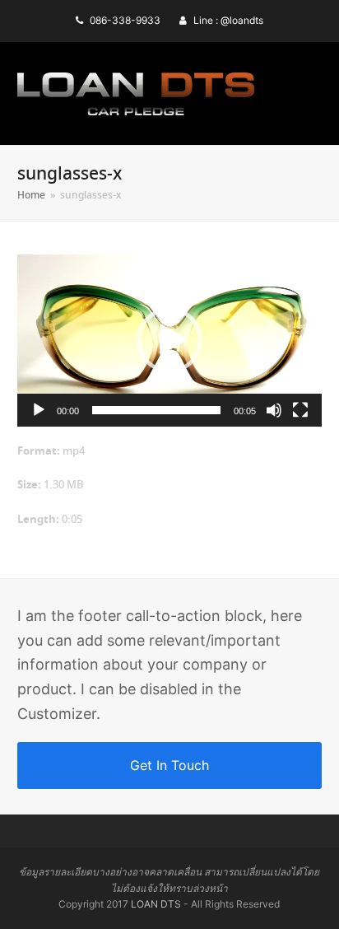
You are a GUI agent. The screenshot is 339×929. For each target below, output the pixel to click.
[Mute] (274, 410)
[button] (169, 340)
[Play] (38, 410)
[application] (170, 340)
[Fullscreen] (300, 410)
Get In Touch (169, 765)
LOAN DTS (156, 904)
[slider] (156, 410)
